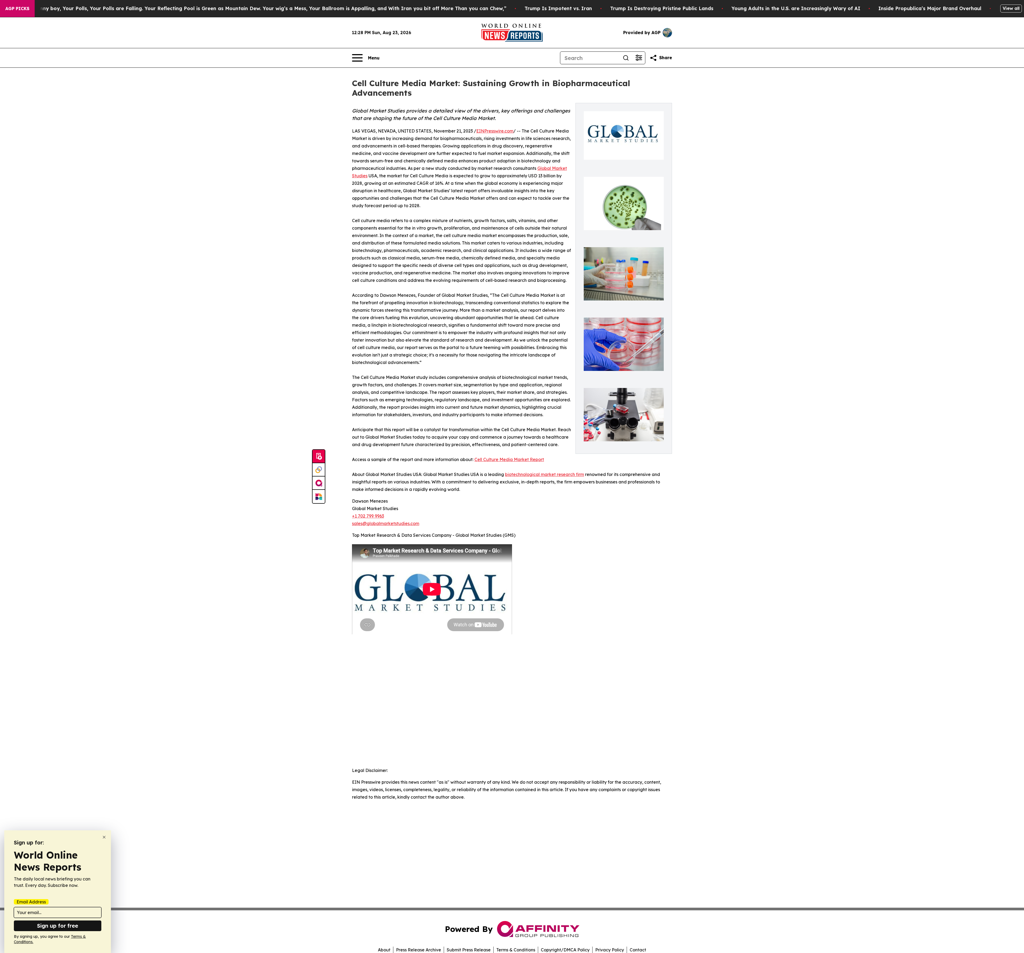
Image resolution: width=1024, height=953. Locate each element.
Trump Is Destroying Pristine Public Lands (661, 8)
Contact (638, 949)
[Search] (625, 58)
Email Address (31, 901)
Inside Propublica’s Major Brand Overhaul (929, 8)
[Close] (104, 837)
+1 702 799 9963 (368, 516)
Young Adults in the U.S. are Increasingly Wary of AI (795, 8)
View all (1011, 8)
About (384, 949)
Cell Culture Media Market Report (509, 459)
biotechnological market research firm (544, 474)
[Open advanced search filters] (638, 58)
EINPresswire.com (494, 131)
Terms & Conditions (515, 949)
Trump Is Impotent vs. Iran (558, 8)
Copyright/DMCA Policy (565, 949)
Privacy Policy (609, 949)
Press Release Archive (418, 949)
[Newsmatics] (319, 496)
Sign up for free (57, 925)
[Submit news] (319, 456)
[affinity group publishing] (319, 483)
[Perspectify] (319, 469)
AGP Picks (17, 8)
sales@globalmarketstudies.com (385, 523)
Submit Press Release (469, 949)
